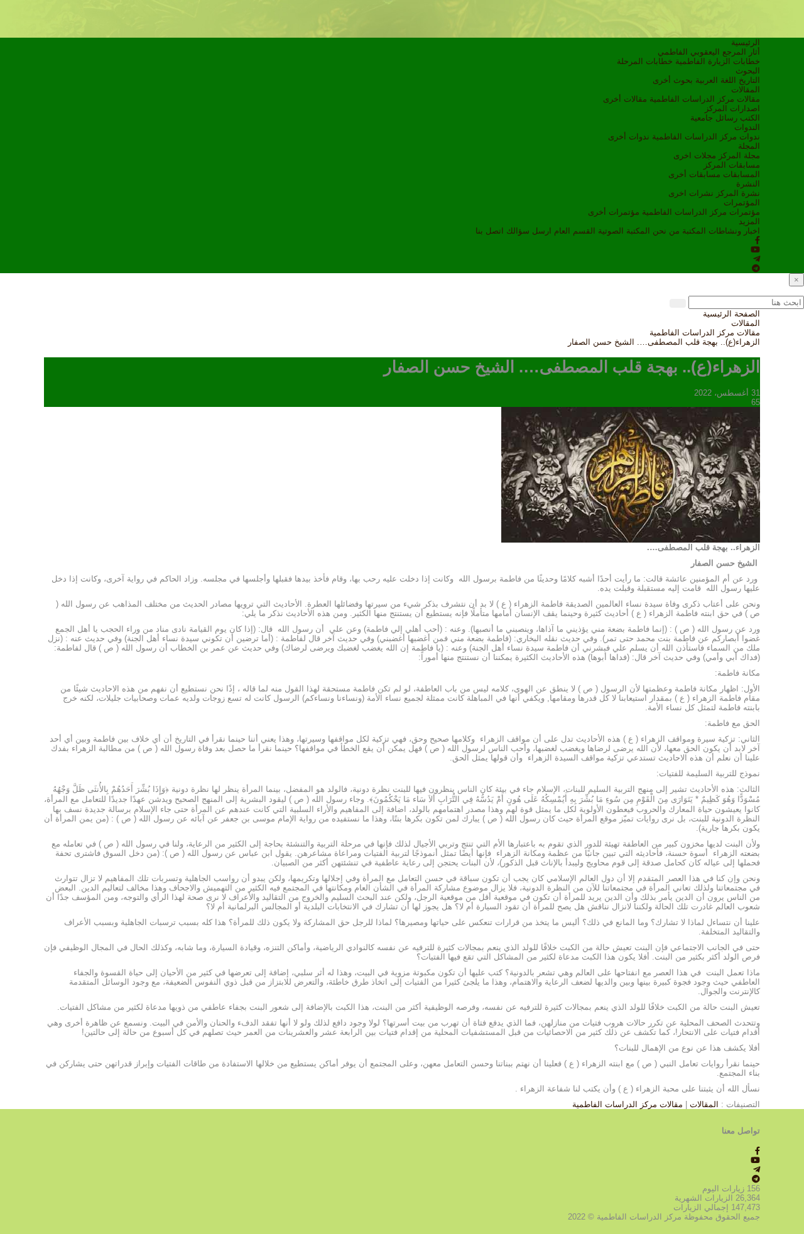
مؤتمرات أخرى (613, 212)
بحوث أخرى (673, 80)
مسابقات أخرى (694, 174)
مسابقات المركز (732, 165)
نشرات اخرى (691, 193)
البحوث (748, 70)
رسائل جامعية (713, 117)
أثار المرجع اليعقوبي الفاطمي (709, 52)
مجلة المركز (739, 155)
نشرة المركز (738, 193)
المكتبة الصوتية (624, 230)
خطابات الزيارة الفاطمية (717, 61)
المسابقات (741, 174)
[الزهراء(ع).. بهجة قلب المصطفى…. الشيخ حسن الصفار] (630, 474)
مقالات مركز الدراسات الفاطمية (704, 99)
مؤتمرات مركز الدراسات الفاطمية (701, 212)
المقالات (745, 89)
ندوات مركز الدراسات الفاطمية (706, 136)
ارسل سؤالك (528, 230)
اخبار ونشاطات (734, 230)
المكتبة (694, 230)
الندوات (747, 127)
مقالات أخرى (625, 99)
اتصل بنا (489, 230)
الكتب (750, 117)
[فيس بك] (757, 240)
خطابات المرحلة (645, 61)
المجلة (749, 146)
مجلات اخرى (694, 155)
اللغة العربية (715, 80)
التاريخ (749, 80)
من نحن (666, 230)
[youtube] (755, 249)
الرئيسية (745, 42)
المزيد (749, 221)
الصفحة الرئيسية (731, 313)
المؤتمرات (742, 202)
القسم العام (574, 230)
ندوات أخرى (628, 136)
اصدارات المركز (732, 108)
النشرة (748, 183)
